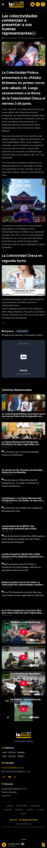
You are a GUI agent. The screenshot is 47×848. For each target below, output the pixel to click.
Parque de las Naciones (13, 335)
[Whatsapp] (15, 777)
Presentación (30, 335)
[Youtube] (9, 777)
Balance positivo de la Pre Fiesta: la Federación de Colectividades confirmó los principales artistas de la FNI (23, 585)
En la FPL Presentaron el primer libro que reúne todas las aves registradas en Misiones (23, 613)
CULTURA (23, 38)
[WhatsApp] (43, 4)
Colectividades (22, 331)
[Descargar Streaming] (43, 844)
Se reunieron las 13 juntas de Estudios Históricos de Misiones (22, 471)
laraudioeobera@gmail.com (17, 771)
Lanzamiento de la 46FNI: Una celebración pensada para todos (19, 527)
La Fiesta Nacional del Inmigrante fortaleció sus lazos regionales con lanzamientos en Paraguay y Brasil (20, 444)
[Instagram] (32, 4)
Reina (40, 335)
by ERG (23, 839)
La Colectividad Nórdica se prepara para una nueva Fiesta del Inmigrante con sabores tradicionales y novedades (23, 416)
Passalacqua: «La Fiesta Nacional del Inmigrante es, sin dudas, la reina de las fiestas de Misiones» (23, 500)
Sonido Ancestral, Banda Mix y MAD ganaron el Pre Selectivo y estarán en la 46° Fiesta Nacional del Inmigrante (23, 556)
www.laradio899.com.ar (13, 767)
